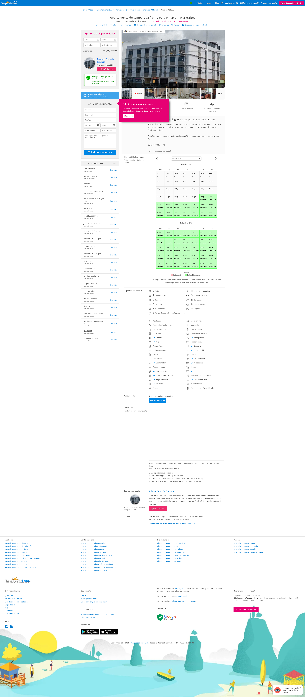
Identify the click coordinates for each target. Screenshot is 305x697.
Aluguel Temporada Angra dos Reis (171, 558)
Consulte (113, 170)
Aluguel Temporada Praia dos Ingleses (96, 555)
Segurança (85, 596)
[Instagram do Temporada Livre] (12, 627)
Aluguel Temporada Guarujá (16, 552)
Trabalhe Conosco (12, 614)
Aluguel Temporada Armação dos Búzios (173, 555)
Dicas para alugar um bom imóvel (94, 602)
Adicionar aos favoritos (121, 25)
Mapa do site (10, 605)
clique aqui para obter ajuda (183, 601)
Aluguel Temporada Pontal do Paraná (248, 552)
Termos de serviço (12, 611)
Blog (217, 3)
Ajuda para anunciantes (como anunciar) (97, 614)
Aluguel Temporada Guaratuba (246, 546)
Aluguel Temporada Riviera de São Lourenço (22, 558)
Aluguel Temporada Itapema (92, 549)
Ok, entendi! (128, 116)
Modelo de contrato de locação (17, 602)
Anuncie (290, 3)
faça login (179, 588)
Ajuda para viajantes (89, 599)
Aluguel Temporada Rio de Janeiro (171, 543)
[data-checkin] (91, 39)
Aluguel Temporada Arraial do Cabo (171, 552)
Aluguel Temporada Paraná (244, 543)
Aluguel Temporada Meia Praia (93, 552)
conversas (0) (250, 3)
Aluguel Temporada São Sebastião (18, 546)
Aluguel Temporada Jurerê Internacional (97, 564)
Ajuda (199, 3)
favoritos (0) (231, 3)
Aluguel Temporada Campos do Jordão (20, 567)
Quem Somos (10, 596)
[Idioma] (192, 3)
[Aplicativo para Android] (90, 634)
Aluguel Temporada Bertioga (16, 549)
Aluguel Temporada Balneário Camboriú (97, 561)
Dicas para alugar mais (90, 617)
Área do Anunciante (269, 3)
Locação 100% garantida (102, 76)
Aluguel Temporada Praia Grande (18, 555)
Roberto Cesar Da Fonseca (161, 491)
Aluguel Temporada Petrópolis (169, 561)
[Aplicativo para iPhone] (109, 634)
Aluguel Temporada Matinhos (245, 549)
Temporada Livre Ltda (140, 643)
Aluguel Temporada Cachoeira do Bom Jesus (98, 567)
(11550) (88, 10)
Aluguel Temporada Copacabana (170, 549)
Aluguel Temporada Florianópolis (94, 546)
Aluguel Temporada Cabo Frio (169, 546)
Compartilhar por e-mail (146, 25)
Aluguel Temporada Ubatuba (16, 543)
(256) (104, 10)
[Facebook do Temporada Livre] (7, 627)
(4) (121, 10)
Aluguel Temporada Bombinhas (93, 543)
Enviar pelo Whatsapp (170, 25)
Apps (209, 3)
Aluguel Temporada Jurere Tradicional (96, 570)
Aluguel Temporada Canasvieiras (94, 558)
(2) (144, 10)
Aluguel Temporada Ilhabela (16, 564)
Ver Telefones (107, 69)
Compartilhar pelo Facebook (195, 25)
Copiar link (102, 25)
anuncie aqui (181, 596)
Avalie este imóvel (157, 400)
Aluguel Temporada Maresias (16, 561)
